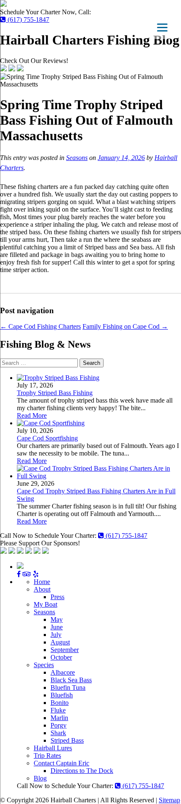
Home (42, 581)
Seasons (77, 157)
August (60, 642)
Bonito (60, 702)
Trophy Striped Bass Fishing (55, 392)
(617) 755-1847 (27, 19)
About (42, 589)
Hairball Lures (53, 748)
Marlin (59, 717)
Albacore (63, 672)
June (57, 627)
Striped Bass (67, 740)
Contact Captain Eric (61, 763)
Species (44, 664)
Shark (58, 732)
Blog (40, 778)
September (65, 649)
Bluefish (62, 695)
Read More (32, 415)
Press (57, 596)
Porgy (59, 725)
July (56, 634)
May (57, 619)
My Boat (45, 604)
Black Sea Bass (71, 680)
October (61, 657)
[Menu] (162, 27)
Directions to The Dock (82, 770)
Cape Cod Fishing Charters (40, 326)
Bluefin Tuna (68, 687)
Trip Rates (47, 755)
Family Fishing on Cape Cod (125, 326)
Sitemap (169, 800)
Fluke (58, 710)
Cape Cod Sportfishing (47, 438)
